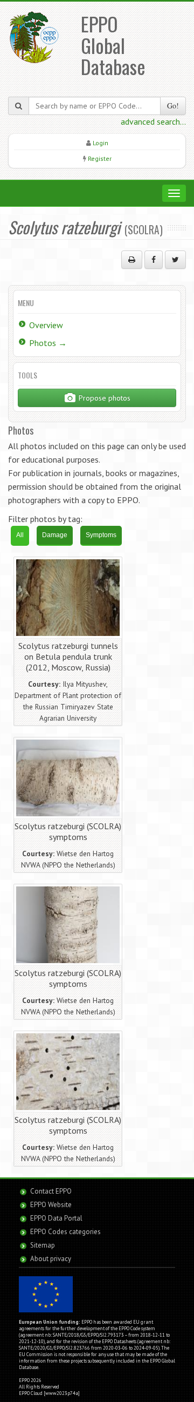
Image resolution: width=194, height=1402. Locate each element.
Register (100, 158)
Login (100, 143)
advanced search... (153, 121)
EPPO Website (51, 1204)
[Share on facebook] (153, 259)
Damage (54, 535)
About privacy (50, 1258)
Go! (173, 105)
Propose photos (103, 398)
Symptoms (101, 535)
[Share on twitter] (175, 259)
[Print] (131, 259)
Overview (46, 325)
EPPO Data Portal (56, 1218)
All (20, 535)
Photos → (48, 342)
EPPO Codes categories (65, 1231)
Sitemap (42, 1245)
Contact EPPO (51, 1191)
